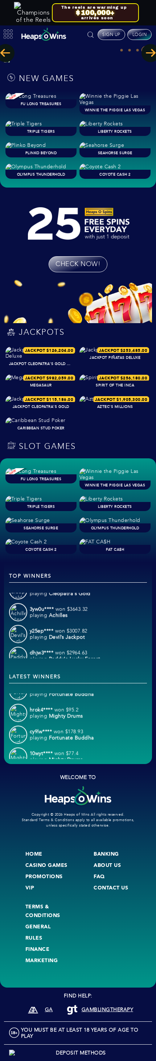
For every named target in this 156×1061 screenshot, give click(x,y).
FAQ (99, 876)
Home (33, 853)
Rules (33, 937)
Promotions (44, 876)
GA (49, 1009)
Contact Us (111, 887)
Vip (29, 887)
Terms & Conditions (42, 911)
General (38, 926)
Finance (37, 949)
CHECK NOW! (78, 264)
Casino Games (46, 865)
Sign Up (111, 34)
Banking (106, 853)
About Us (107, 865)
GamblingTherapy (108, 1009)
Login (139, 34)
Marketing (41, 960)
